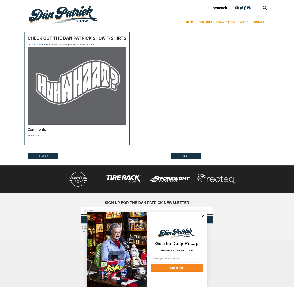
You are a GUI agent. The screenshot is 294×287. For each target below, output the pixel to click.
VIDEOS (243, 22)
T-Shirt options (39, 44)
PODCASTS (205, 22)
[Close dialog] (202, 216)
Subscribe (177, 267)
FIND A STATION (225, 22)
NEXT (186, 156)
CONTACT (258, 22)
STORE (190, 22)
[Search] (264, 8)
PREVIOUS (43, 156)
